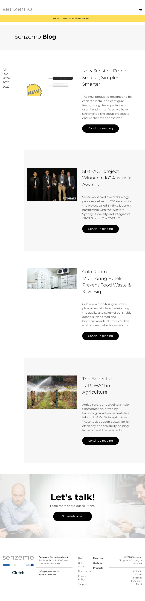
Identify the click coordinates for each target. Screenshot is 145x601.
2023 (6, 82)
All (4, 69)
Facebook (137, 577)
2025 (6, 74)
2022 (6, 86)
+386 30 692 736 (47, 574)
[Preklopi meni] (140, 9)
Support (82, 584)
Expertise (98, 558)
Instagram (136, 581)
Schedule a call (72, 516)
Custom (97, 563)
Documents (84, 571)
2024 (6, 78)
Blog (80, 558)
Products (98, 568)
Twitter (138, 574)
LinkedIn (137, 571)
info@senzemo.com (49, 571)
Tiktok (139, 584)
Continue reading (100, 128)
